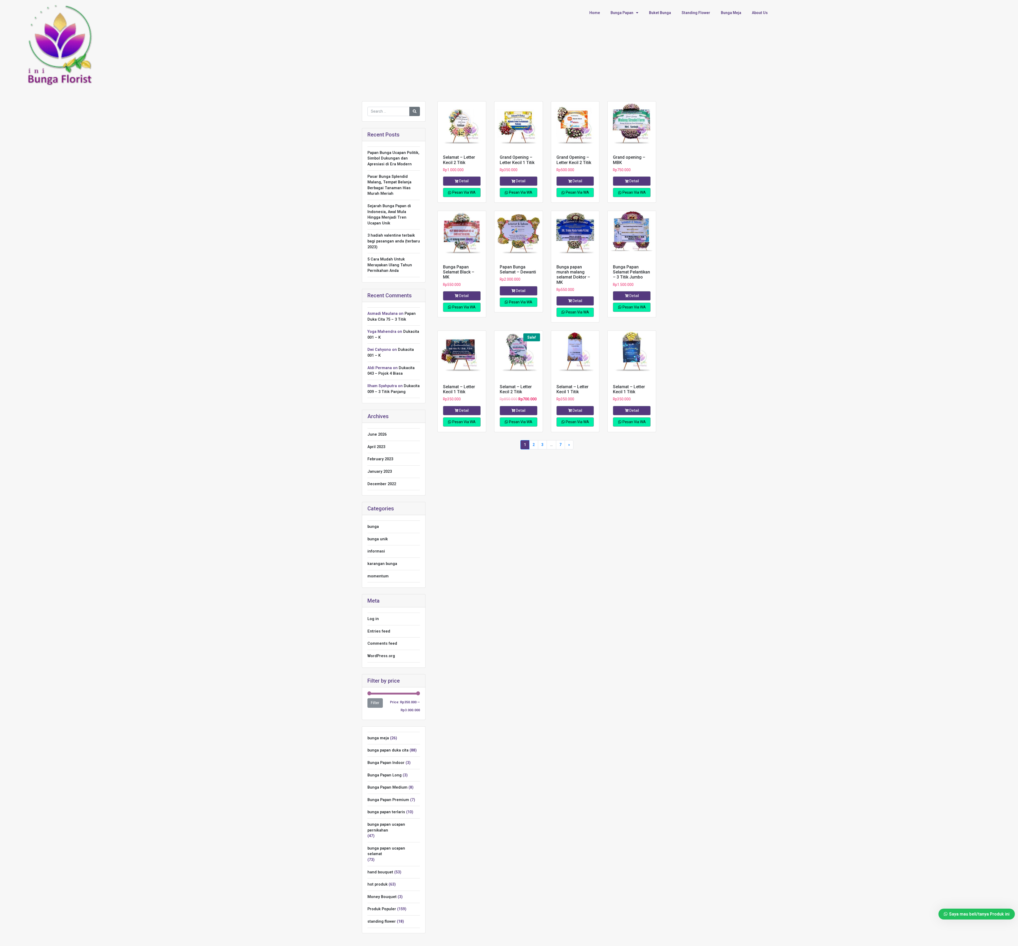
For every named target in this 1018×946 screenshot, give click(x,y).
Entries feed (378, 631)
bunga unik (377, 539)
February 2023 (380, 459)
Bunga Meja (731, 13)
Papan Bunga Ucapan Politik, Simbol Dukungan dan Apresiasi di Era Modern (393, 158)
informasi (376, 551)
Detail (464, 181)
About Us (760, 13)
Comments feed (382, 643)
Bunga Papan (622, 13)
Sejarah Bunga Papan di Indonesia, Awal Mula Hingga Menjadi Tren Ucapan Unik (389, 215)
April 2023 (376, 447)
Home (594, 13)
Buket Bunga (660, 13)
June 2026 (377, 434)
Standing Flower (696, 13)
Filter (375, 703)
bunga (373, 526)
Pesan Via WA (463, 192)
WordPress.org (381, 656)
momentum (378, 576)
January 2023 (379, 471)
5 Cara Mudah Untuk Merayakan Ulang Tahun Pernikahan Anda (389, 265)
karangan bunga (382, 564)
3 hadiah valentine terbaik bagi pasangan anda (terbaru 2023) (393, 241)
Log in (373, 619)
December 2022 (381, 484)
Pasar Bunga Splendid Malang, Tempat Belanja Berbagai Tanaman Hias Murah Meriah (389, 185)
